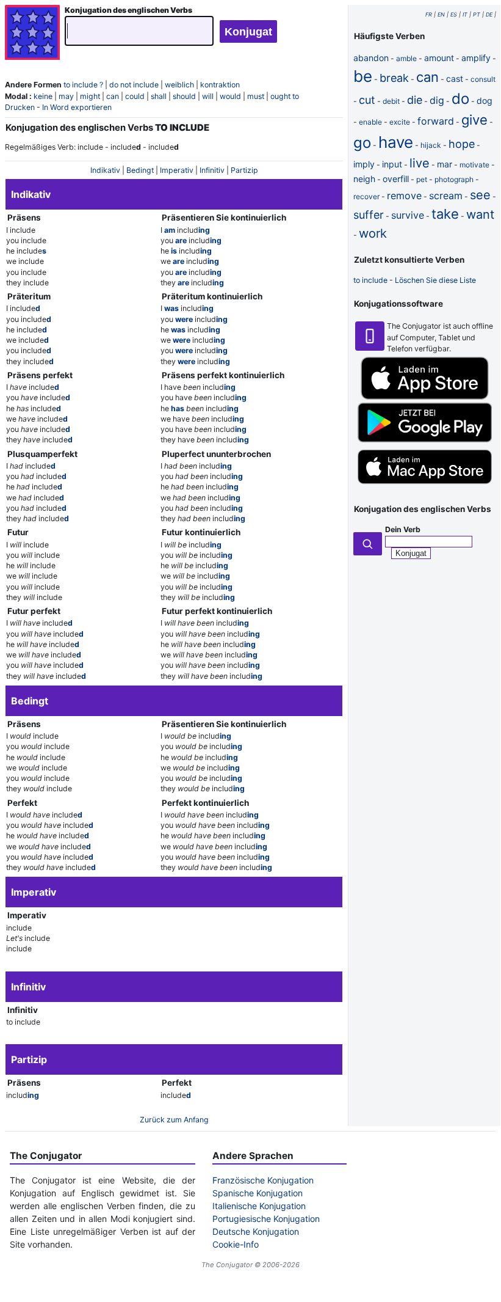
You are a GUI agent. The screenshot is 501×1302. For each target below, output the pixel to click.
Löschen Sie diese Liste (435, 280)
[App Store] (425, 396)
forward (435, 121)
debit (391, 101)
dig (437, 100)
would (230, 96)
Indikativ (105, 170)
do (460, 99)
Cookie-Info (235, 1244)
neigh (364, 179)
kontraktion (220, 84)
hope (462, 143)
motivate (474, 164)
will (208, 96)
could (135, 96)
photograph (454, 179)
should (184, 96)
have (395, 142)
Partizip (244, 170)
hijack (430, 145)
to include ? (83, 84)
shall (159, 96)
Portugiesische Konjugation (266, 1218)
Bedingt (140, 170)
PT (476, 14)
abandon (371, 58)
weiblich (179, 84)
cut (367, 99)
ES (453, 14)
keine (43, 96)
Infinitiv (212, 170)
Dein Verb (402, 529)
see (480, 195)
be (362, 76)
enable (370, 121)
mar (444, 164)
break (394, 77)
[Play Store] (425, 439)
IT (465, 14)
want (480, 214)
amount (439, 58)
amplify (476, 58)
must (255, 96)
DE (489, 14)
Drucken (20, 107)
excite (399, 121)
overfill (396, 179)
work (373, 233)
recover (366, 196)
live (419, 163)
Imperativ (176, 170)
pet (421, 179)
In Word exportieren (77, 107)
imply (364, 164)
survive (407, 215)
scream (446, 195)
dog (484, 100)
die (414, 99)
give (474, 120)
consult (483, 79)
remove (404, 195)
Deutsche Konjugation (255, 1231)
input (392, 164)
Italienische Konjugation (259, 1206)
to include (370, 280)
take (445, 214)
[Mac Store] (425, 485)
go (362, 143)
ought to (284, 96)
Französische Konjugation (263, 1180)
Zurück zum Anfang (174, 1119)
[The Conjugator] (32, 34)
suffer (368, 214)
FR (428, 14)
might (90, 96)
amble (406, 58)
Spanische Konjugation (257, 1193)
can (112, 96)
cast (454, 78)
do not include (134, 84)
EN (441, 14)
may (66, 96)
